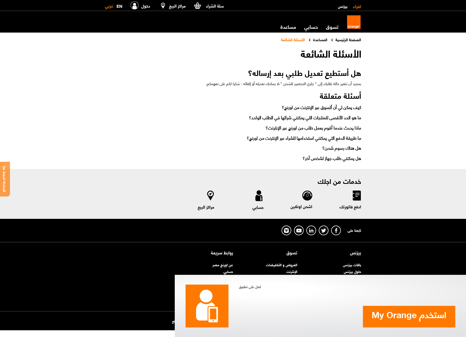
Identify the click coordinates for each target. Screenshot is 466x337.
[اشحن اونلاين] (307, 196)
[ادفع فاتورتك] (356, 196)
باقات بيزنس (352, 264)
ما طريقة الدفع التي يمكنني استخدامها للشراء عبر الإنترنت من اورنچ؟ (304, 138)
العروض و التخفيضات (281, 264)
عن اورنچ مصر (223, 264)
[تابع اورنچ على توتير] (323, 230)
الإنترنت (291, 271)
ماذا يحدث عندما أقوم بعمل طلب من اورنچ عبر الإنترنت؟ (313, 127)
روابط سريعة (222, 252)
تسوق (291, 252)
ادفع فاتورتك (350, 206)
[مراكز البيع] (210, 196)
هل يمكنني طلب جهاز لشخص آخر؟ (332, 158)
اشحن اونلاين (301, 206)
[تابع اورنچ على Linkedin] (311, 230)
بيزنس (342, 5)
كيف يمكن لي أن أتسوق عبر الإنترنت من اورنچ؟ (321, 107)
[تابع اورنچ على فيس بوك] (336, 230)
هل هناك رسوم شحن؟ (341, 148)
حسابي (311, 26)
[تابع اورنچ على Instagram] (286, 230)
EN (119, 5)
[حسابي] (258, 196)
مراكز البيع (206, 206)
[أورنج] (354, 22)
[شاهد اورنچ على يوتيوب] (299, 230)
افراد (357, 6)
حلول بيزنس (352, 271)
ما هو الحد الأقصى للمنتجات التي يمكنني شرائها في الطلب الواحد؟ (305, 117)
